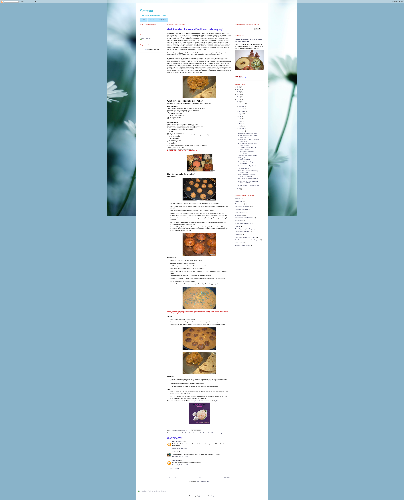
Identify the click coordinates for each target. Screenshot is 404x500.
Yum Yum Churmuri (243, 168)
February (241, 128)
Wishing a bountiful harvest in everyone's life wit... (246, 158)
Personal (237, 226)
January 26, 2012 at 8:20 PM (180, 465)
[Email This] (192, 430)
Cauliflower (185, 433)
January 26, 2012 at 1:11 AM (180, 448)
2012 (238, 102)
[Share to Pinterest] (200, 430)
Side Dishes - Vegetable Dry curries (245, 237)
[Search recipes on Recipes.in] (145, 39)
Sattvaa (146, 10)
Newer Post (172, 477)
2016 (238, 92)
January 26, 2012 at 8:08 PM (180, 456)
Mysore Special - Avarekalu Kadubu (248, 185)
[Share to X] (196, 430)
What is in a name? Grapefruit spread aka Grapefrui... (246, 175)
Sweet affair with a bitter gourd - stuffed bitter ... (247, 162)
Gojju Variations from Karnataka (244, 218)
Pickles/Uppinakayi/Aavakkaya (244, 229)
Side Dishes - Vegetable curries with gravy (212, 433)
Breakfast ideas (239, 204)
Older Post (227, 477)
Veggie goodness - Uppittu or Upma (248, 166)
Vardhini (174, 452)
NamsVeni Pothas (177, 441)
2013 (238, 99)
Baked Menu (238, 201)
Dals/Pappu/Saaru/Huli (241, 209)
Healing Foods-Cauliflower (198, 401)
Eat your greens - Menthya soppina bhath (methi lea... (248, 144)
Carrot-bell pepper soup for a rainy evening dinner (248, 171)
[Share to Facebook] (198, 430)
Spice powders (239, 243)
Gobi (190, 433)
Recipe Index (162, 20)
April (240, 123)
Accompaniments (177, 433)
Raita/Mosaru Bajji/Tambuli (243, 231)
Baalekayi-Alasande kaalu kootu (247, 133)
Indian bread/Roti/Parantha (243, 223)
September (242, 111)
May (240, 121)
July (240, 116)
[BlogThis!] (194, 430)
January (241, 131)
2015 (238, 94)
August (241, 114)
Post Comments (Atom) (203, 481)
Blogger (213, 496)
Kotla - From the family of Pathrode (248, 178)
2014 (238, 97)
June (240, 118)
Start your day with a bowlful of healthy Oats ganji (247, 148)
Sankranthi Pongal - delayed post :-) (248, 155)
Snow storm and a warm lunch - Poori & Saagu (247, 152)
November (242, 106)
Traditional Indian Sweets (242, 245)
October (241, 109)
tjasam (201, 496)
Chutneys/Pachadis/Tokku (242, 207)
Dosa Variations (239, 212)
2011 (238, 189)
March (240, 126)
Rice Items (238, 234)
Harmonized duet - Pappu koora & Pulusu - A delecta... (248, 182)
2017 (238, 89)
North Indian (196, 433)
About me (152, 20)
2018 (238, 87)
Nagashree (176, 430)
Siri (217, 401)
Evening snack (239, 215)
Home (143, 20)
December (242, 104)
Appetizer (238, 198)
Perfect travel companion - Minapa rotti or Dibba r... (248, 136)
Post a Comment (174, 468)
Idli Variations (239, 220)
